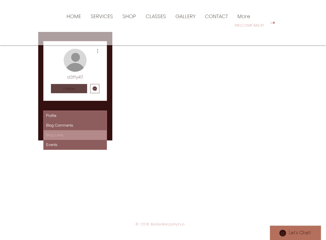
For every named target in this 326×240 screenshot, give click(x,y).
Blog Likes (55, 135)
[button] (102, 16)
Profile (51, 115)
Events (52, 144)
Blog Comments (59, 125)
